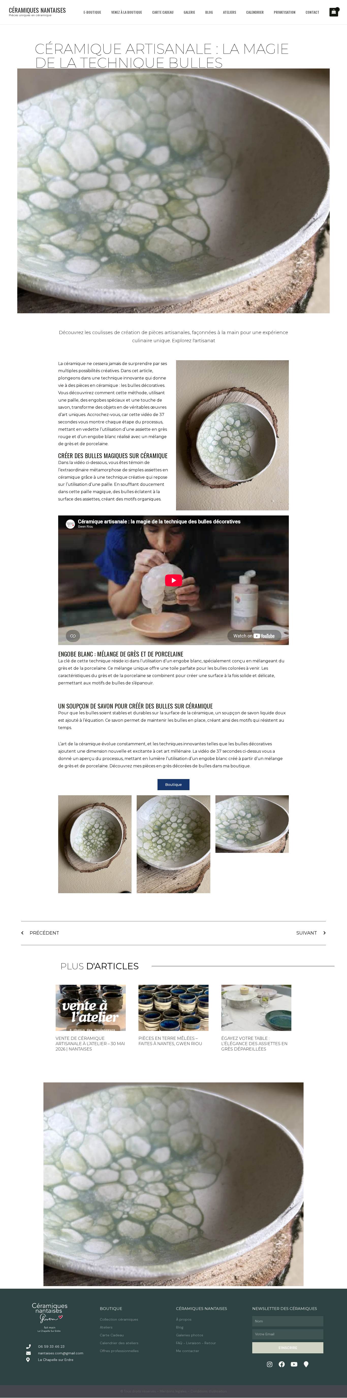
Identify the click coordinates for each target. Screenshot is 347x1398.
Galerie (189, 12)
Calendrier (255, 12)
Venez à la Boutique (126, 12)
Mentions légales (173, 1391)
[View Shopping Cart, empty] (333, 12)
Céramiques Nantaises (37, 9)
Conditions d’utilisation (209, 1391)
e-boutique (92, 12)
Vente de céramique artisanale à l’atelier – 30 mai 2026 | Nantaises (90, 1043)
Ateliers (229, 12)
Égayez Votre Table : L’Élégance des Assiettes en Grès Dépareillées (254, 1043)
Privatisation (284, 12)
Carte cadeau (163, 12)
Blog (209, 12)
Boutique (111, 1308)
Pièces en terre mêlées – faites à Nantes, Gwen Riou (170, 1041)
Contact (312, 12)
